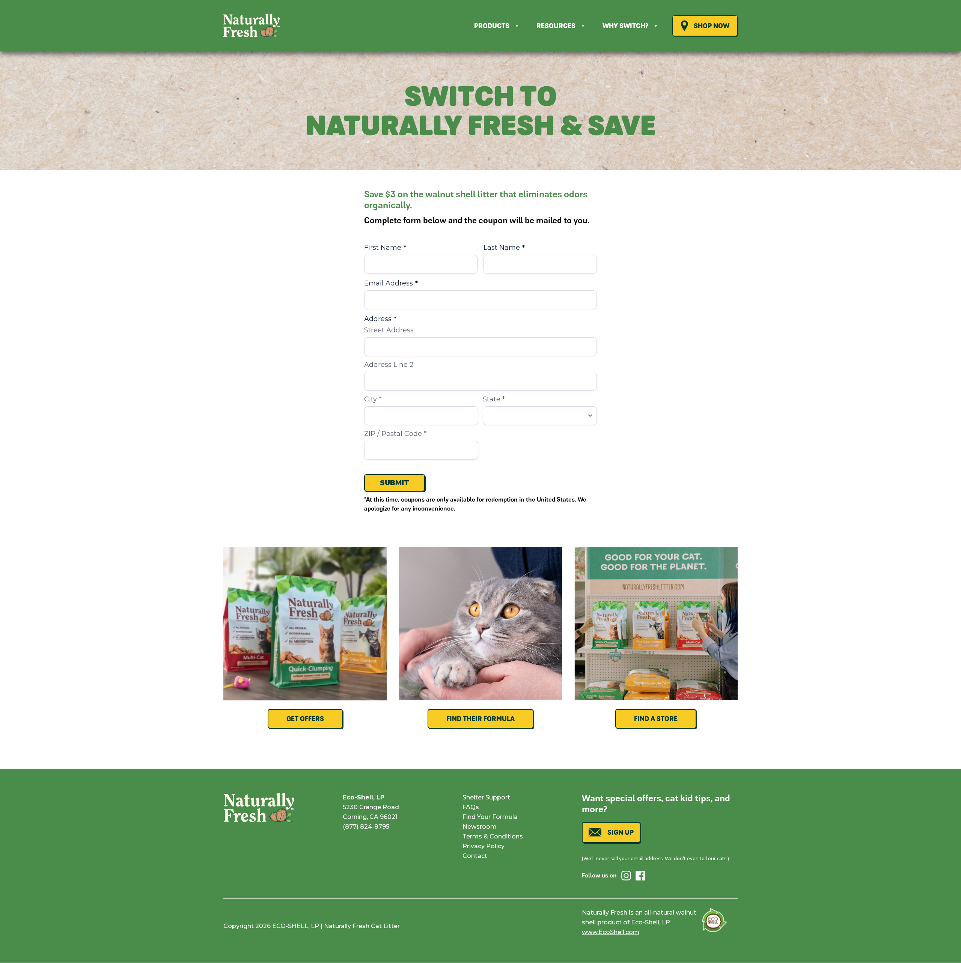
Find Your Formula (490, 816)
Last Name (504, 247)
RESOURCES (555, 26)
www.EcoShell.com (610, 932)
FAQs (470, 807)
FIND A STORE (656, 719)
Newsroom (479, 826)
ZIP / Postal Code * (395, 434)
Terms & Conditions (492, 836)
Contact (474, 855)
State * (494, 399)
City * (372, 399)
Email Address (391, 283)
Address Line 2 (389, 365)
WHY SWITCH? (625, 26)
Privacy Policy (483, 846)
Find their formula (480, 719)
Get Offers (305, 719)
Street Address (389, 330)
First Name (385, 247)
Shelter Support (486, 797)
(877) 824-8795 (366, 826)
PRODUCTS (491, 26)
